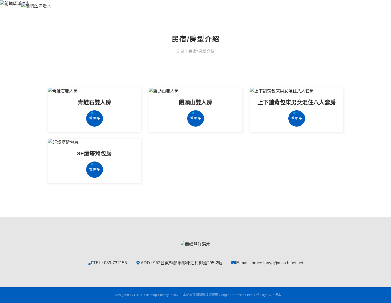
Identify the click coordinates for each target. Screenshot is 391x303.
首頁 (181, 51)
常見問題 (287, 15)
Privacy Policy (168, 295)
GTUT (138, 295)
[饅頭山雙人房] (195, 91)
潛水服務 (260, 15)
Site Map (150, 295)
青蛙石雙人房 (94, 102)
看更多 (94, 118)
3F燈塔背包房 (94, 153)
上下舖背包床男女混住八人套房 (296, 102)
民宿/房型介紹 (227, 15)
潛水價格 (315, 15)
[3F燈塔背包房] (94, 142)
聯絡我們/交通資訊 (352, 15)
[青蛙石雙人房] (94, 91)
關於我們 (195, 15)
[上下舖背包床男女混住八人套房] (296, 91)
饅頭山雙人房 (195, 102)
